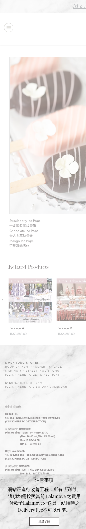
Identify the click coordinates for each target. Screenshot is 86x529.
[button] (44, 521)
